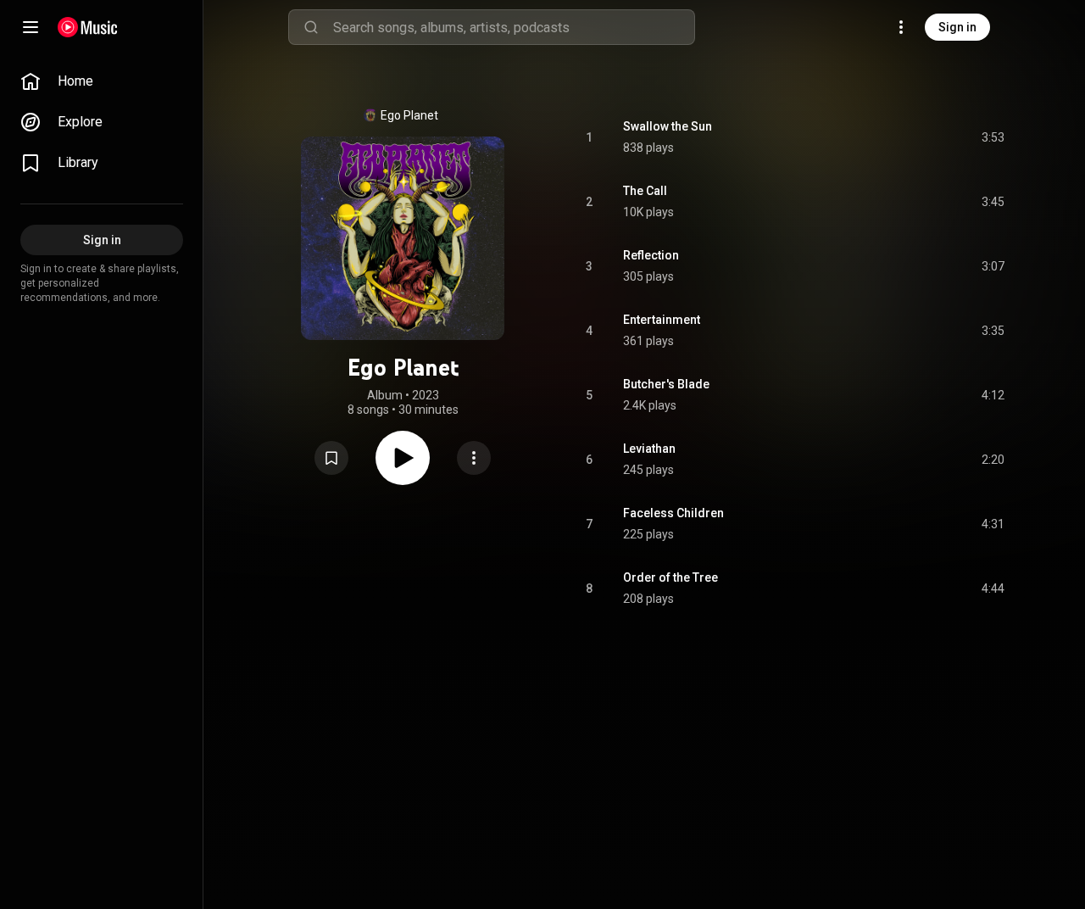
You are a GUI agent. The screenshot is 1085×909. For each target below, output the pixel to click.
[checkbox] (992, 137)
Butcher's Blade (666, 384)
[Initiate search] (311, 27)
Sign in (957, 27)
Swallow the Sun (667, 126)
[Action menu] (474, 458)
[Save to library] (331, 458)
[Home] (88, 27)
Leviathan (649, 448)
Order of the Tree (670, 577)
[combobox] (513, 27)
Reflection (651, 255)
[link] (102, 81)
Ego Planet (409, 115)
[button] (331, 458)
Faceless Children (673, 513)
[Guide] (30, 27)
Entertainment (661, 319)
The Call (645, 191)
